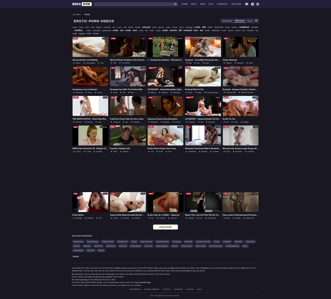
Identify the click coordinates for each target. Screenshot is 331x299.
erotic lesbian (93, 33)
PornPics (222, 4)
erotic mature (232, 27)
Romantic (87, 246)
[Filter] (256, 21)
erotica (79, 30)
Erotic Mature (78, 242)
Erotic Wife (188, 242)
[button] (257, 4)
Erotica (134, 242)
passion (162, 27)
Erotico (216, 242)
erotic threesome (216, 27)
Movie (245, 246)
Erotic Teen (98, 246)
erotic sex (119, 30)
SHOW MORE (165, 227)
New (202, 4)
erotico (238, 30)
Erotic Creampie (146, 242)
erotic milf (122, 27)
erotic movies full (172, 30)
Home (184, 4)
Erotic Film (238, 242)
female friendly (135, 27)
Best (194, 4)
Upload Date (227, 21)
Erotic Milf (90, 250)
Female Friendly (108, 242)
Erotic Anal (148, 246)
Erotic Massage (92, 242)
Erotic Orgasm (136, 246)
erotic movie (172, 27)
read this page (145, 282)
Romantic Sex (122, 242)
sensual (147, 27)
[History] (252, 4)
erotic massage (187, 27)
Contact (167, 289)
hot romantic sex (250, 30)
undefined (245, 27)
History (190, 289)
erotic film (144, 30)
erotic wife (201, 27)
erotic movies (228, 30)
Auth (199, 289)
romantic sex (110, 27)
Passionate (177, 242)
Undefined (227, 242)
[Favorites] (246, 4)
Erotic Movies (78, 250)
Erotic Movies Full (162, 242)
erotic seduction (213, 30)
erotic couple (156, 30)
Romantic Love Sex (203, 242)
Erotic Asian (250, 242)
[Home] (82, 4)
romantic (254, 27)
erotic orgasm (80, 33)
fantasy (100, 27)
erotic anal (90, 27)
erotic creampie (94, 30)
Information (135, 289)
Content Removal (152, 289)
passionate (107, 30)
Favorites (178, 289)
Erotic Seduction (162, 246)
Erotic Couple (200, 246)
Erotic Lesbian (187, 246)
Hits (211, 4)
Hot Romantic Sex (232, 246)
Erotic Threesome (216, 246)
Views (249, 21)
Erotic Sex (122, 246)
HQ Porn (236, 4)
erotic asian (79, 27)
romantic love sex (194, 30)
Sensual (77, 246)
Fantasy (175, 246)
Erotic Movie (111, 246)
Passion (101, 250)
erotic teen (132, 30)
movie (155, 27)
